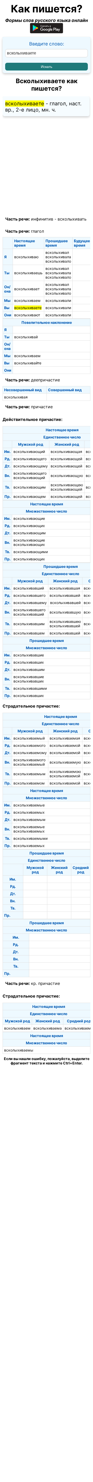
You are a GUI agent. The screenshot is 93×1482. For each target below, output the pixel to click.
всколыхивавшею (65, 621)
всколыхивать (72, 219)
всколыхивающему (30, 466)
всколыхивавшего (29, 595)
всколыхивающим (29, 487)
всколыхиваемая (65, 738)
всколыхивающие (29, 518)
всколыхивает (27, 289)
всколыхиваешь (28, 273)
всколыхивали (58, 300)
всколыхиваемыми (30, 838)
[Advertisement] (46, 166)
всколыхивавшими (30, 688)
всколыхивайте (27, 363)
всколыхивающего (30, 459)
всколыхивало (58, 261)
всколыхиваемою (65, 771)
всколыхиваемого (29, 745)
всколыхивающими (30, 552)
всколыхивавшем (29, 633)
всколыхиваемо (79, 1028)
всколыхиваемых (29, 812)
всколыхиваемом (29, 783)
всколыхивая (16, 397)
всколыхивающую (67, 475)
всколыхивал (57, 252)
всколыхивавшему (30, 602)
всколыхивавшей (65, 595)
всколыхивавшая (65, 588)
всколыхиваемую (65, 762)
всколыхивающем (29, 496)
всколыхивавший (28, 588)
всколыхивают (27, 315)
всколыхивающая (66, 451)
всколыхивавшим (29, 624)
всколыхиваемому (30, 752)
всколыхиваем (27, 300)
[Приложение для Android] (46, 31)
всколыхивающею (67, 485)
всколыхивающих (29, 525)
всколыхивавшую (65, 612)
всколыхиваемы (18, 1050)
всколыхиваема (47, 1028)
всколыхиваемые (29, 805)
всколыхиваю (26, 257)
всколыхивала (58, 257)
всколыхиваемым (29, 774)
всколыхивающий (29, 451)
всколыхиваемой (65, 745)
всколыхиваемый (29, 738)
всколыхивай (26, 337)
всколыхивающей (66, 459)
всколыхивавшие (28, 655)
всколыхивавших (28, 662)
